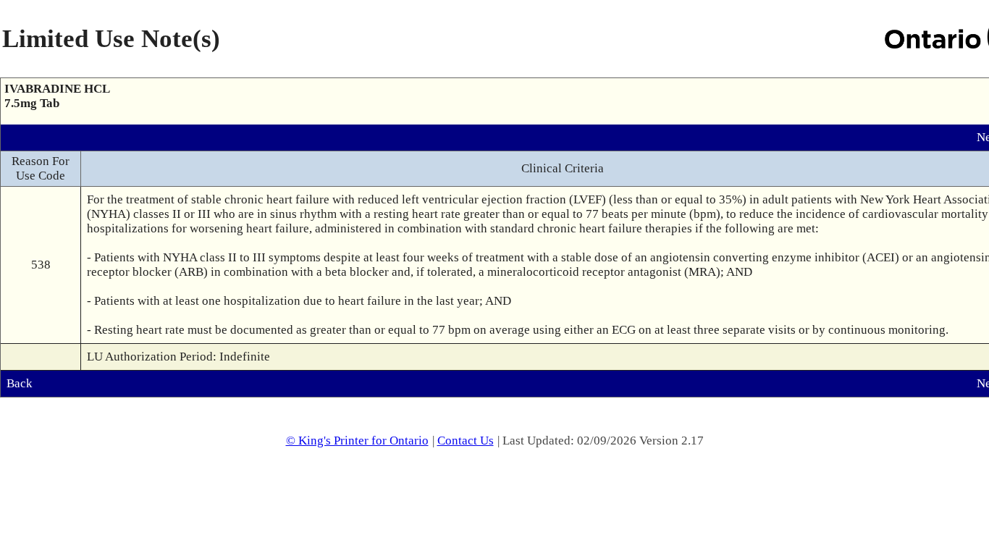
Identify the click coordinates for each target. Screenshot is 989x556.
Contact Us (465, 440)
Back (20, 383)
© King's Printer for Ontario (357, 440)
